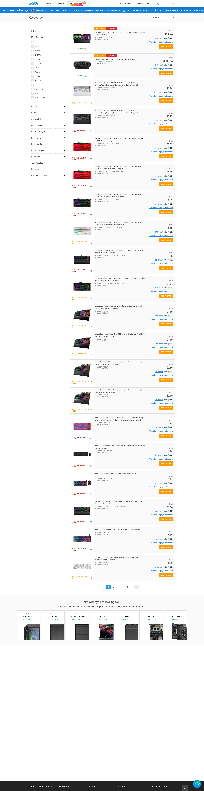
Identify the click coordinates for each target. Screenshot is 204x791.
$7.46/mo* (159, 204)
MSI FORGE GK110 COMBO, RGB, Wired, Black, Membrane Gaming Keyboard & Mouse (117, 475)
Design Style (36, 125)
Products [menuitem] (46, 3)
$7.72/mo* (159, 148)
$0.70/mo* (159, 539)
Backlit (34, 106)
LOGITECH (39, 89)
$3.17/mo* (159, 427)
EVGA (37, 68)
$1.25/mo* (159, 483)
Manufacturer (37, 37)
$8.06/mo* (159, 372)
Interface (35, 169)
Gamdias (38, 76)
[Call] (158, 3)
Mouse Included (38, 150)
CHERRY (38, 55)
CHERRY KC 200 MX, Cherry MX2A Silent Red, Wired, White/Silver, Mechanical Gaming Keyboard (116, 558)
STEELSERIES (40, 98)
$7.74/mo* (159, 232)
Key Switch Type (38, 132)
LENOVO (38, 85)
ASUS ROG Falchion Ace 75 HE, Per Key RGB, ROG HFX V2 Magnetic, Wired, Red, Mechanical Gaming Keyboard (120, 140)
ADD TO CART (166, 46)
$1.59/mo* (159, 455)
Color (33, 113)
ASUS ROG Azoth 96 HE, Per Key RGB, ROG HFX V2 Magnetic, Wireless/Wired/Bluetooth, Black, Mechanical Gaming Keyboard (116, 112)
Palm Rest (35, 157)
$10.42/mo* (158, 120)
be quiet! (38, 51)
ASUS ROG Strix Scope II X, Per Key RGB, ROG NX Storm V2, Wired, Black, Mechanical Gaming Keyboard (119, 251)
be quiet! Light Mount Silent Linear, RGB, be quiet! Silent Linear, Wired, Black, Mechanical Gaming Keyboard (120, 335)
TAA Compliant (37, 163)
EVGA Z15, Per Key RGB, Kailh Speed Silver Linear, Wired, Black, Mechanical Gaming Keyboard (120, 33)
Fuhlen (37, 72)
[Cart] (168, 3)
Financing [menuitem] (128, 3)
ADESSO (38, 42)
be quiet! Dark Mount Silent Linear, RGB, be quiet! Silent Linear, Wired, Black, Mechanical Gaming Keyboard (120, 391)
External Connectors (39, 175)
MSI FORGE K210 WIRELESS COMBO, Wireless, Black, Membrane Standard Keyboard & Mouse (120, 447)
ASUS (37, 46)
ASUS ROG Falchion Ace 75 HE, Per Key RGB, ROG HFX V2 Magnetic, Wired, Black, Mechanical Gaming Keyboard (120, 279)
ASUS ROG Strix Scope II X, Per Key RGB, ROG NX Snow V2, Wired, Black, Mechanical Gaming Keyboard (119, 503)
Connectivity (36, 119)
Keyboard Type (37, 144)
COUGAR (38, 63)
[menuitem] (77, 3)
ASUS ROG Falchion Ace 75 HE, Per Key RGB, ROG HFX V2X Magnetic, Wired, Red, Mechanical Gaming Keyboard (118, 168)
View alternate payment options (161, 42)
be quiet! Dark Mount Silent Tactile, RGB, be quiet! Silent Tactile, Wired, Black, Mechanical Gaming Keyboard (118, 363)
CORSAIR (38, 59)
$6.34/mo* (159, 288)
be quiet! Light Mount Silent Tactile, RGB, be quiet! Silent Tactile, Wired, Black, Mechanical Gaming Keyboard (118, 307)
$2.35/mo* (159, 567)
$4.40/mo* (159, 260)
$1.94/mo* (159, 38)
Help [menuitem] (148, 3)
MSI (36, 93)
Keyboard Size (37, 138)
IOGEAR (38, 81)
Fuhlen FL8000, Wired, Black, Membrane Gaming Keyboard (114, 59)
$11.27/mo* (158, 92)
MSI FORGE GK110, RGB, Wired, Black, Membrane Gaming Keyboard (117, 529)
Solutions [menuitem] (59, 3)
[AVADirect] (34, 3)
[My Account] (173, 3)
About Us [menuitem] (139, 3)
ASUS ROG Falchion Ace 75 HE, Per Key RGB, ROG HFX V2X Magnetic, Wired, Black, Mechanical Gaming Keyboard (118, 195)
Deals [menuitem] (119, 3)
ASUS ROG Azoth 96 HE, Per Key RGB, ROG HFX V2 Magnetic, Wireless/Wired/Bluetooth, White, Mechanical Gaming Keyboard (116, 84)
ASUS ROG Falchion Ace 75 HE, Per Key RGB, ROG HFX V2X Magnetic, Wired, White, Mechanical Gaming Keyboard (118, 223)
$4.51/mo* (159, 316)
